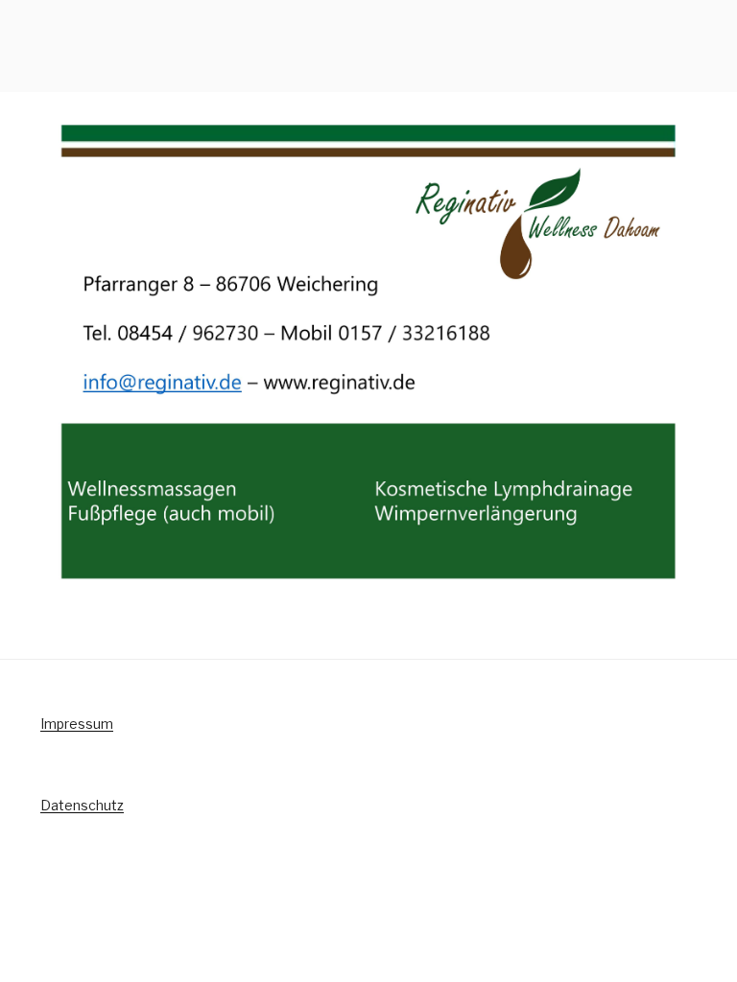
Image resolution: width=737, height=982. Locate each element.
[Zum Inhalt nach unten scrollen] (713, 103)
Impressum (76, 723)
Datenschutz (82, 805)
